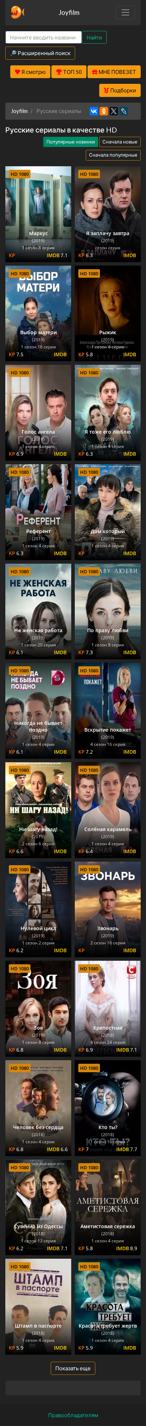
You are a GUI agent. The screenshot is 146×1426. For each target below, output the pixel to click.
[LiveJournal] (123, 111)
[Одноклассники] (104, 111)
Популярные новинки (70, 142)
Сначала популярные (113, 155)
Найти (94, 37)
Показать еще (73, 1368)
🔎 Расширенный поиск (40, 53)
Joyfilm (68, 12)
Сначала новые (119, 142)
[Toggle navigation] (125, 12)
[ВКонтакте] (94, 111)
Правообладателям (73, 1415)
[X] (114, 111)
